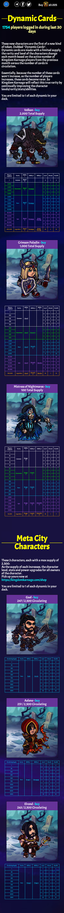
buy (37, 110)
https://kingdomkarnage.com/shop (24, 580)
